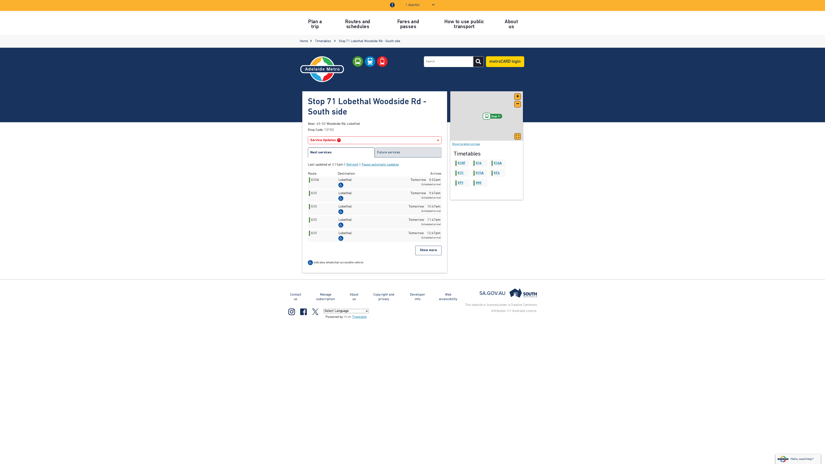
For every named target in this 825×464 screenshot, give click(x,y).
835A (480, 173)
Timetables (323, 41)
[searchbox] (448, 61)
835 (460, 173)
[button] (517, 96)
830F (461, 163)
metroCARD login (505, 62)
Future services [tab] (388, 152)
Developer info (417, 297)
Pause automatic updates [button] (380, 164)
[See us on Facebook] (303, 311)
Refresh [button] (352, 164)
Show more (428, 250)
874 (497, 173)
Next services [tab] (321, 152)
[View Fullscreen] (517, 136)
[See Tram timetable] (382, 61)
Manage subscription (325, 297)
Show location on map (466, 144)
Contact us (295, 297)
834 (478, 163)
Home (304, 41)
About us (354, 297)
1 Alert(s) (412, 5)
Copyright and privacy (383, 297)
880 (478, 183)
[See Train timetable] (370, 61)
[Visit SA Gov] (508, 293)
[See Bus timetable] (358, 61)
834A (498, 163)
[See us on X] (315, 311)
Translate (359, 317)
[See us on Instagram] (291, 311)
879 (460, 183)
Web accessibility (448, 297)
